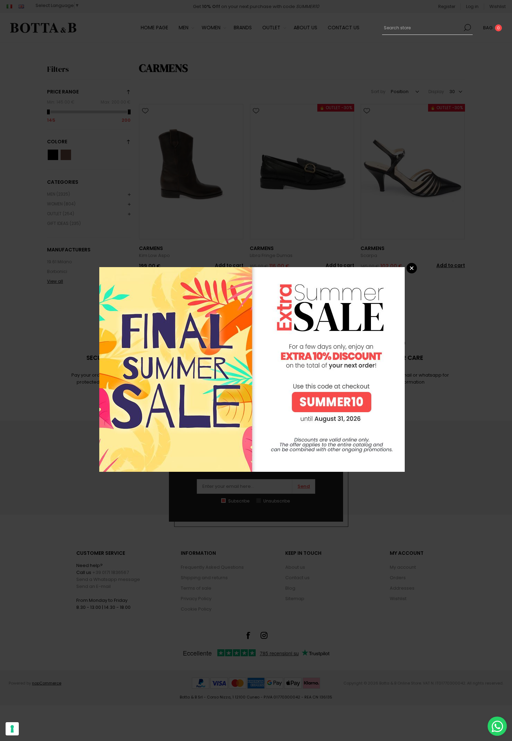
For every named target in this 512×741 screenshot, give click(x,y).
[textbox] (422, 28)
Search (467, 28)
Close (411, 268)
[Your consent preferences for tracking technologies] (12, 728)
